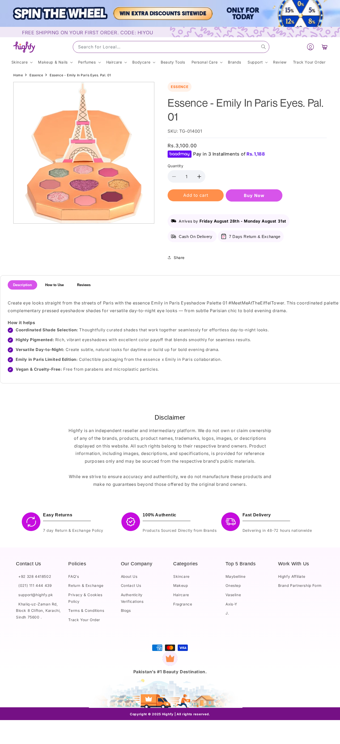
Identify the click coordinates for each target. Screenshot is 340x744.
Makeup (180, 585)
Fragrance (182, 604)
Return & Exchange (85, 585)
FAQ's (73, 576)
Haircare (181, 595)
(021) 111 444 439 (34, 585)
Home (18, 75)
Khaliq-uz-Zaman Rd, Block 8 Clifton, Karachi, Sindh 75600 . (38, 610)
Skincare (181, 576)
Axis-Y (231, 604)
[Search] (263, 47)
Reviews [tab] (84, 285)
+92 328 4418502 (33, 576)
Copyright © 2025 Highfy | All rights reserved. (170, 714)
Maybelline (235, 576)
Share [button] (179, 257)
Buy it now (254, 195)
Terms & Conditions (86, 610)
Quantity (175, 166)
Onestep (233, 585)
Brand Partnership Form (300, 585)
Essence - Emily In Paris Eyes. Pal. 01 (80, 75)
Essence (36, 75)
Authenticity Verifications (132, 598)
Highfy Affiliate (291, 576)
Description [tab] (22, 285)
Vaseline (233, 595)
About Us (129, 576)
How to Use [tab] (54, 285)
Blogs (126, 610)
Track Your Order (84, 620)
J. (227, 613)
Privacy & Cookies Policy (85, 598)
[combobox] (171, 47)
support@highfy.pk (34, 595)
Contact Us (131, 585)
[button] (324, 47)
